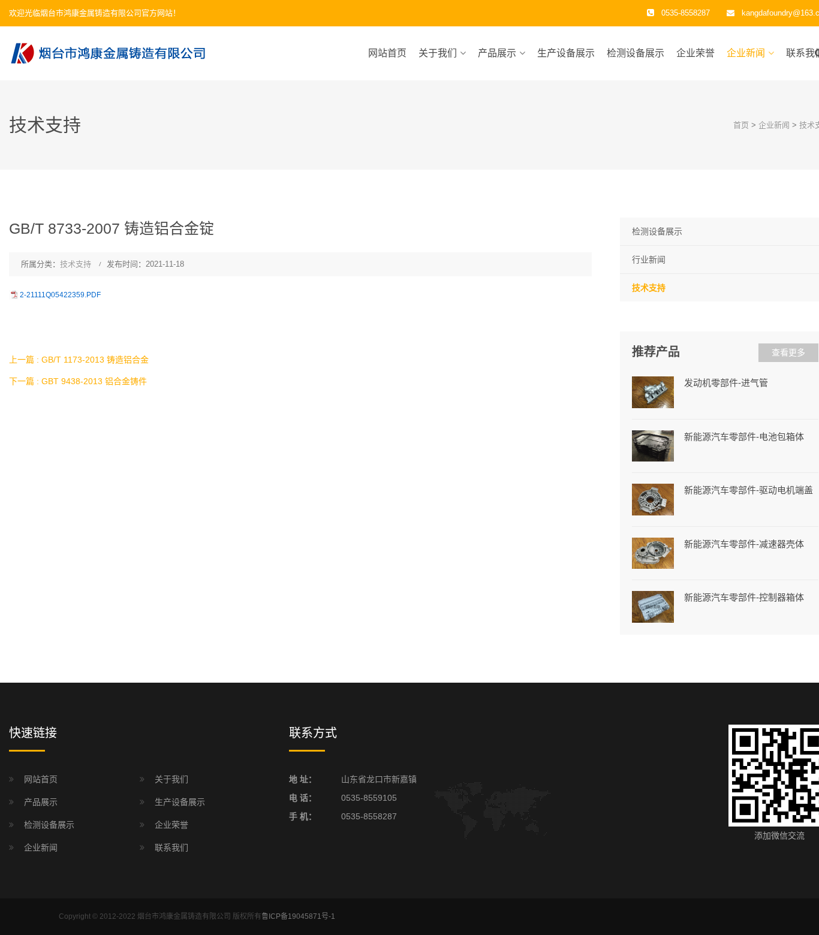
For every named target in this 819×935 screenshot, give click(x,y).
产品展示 (497, 53)
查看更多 (788, 352)
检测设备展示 (635, 53)
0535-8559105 (369, 798)
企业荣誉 (695, 53)
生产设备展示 (566, 53)
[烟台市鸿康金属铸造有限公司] (108, 53)
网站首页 (387, 53)
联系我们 (171, 847)
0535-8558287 (369, 816)
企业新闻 (746, 53)
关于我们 (437, 53)
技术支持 (75, 264)
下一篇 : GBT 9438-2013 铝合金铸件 (78, 381)
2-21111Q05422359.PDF (60, 295)
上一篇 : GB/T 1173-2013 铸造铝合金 (79, 359)
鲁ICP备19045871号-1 (298, 916)
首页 (741, 124)
